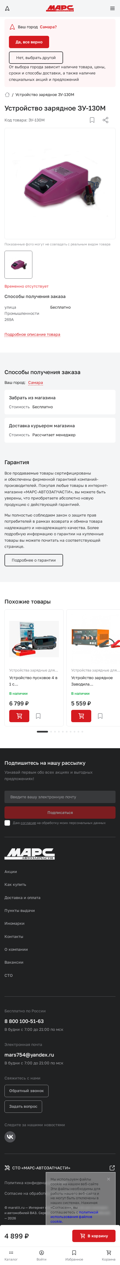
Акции (10, 871)
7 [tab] (70, 732)
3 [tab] (55, 732)
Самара (35, 382)
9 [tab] (78, 732)
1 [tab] (42, 732)
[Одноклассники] (94, 126)
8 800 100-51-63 (24, 1021)
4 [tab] (59, 732)
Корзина (109, 1259)
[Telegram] (76, 126)
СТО (8, 975)
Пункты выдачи (19, 910)
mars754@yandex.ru (29, 1055)
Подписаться (60, 812)
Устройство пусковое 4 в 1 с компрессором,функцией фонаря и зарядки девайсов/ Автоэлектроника (33, 681)
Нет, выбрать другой (36, 57)
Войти (41, 1259)
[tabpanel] (34, 667)
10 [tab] (82, 732)
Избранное (74, 1259)
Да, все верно (29, 41)
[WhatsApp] (103, 126)
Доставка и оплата (22, 897)
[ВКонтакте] (85, 126)
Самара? (48, 26)
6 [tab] (67, 732)
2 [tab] (51, 732)
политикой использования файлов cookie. (74, 1217)
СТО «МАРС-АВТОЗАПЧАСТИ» (41, 1167)
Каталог (11, 1259)
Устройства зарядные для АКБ (32, 670)
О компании (16, 949)
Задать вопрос (23, 1106)
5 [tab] (63, 732)
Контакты (13, 936)
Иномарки (14, 923)
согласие (28, 823)
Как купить (15, 884)
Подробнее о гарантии (34, 560)
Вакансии (13, 962)
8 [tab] (74, 732)
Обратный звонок (26, 1090)
